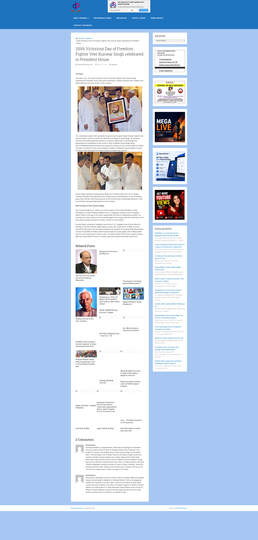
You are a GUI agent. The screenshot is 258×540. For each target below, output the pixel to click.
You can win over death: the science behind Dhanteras (85, 277)
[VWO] (118, 10)
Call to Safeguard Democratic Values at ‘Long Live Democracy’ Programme (170, 246)
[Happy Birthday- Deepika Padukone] (86, 396)
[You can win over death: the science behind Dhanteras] (86, 261)
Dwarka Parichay (76, 508)
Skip (132, 10)
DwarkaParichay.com (85, 64)
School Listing (138, 18)
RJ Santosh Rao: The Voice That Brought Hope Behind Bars (167, 348)
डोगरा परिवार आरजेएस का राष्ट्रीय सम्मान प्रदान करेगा (130, 429)
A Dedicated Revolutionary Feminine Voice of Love (168, 257)
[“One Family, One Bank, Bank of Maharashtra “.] (133, 264)
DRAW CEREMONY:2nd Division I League (108, 311)
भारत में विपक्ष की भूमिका (82, 428)
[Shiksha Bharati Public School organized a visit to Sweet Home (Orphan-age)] (86, 353)
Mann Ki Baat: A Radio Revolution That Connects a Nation (169, 280)
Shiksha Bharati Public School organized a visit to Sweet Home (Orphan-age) (85, 362)
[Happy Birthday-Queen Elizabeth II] (133, 293)
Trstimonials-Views (102, 18)
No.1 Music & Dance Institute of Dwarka (131, 329)
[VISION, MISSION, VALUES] (110, 364)
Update (88, 38)
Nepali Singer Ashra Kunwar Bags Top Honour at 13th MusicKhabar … (169, 316)
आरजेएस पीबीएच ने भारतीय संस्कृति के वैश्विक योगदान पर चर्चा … (168, 268)
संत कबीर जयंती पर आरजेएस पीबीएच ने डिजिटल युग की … (170, 305)
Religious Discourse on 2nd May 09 (108, 252)
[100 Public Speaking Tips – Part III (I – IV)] (110, 323)
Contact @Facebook (82, 25)
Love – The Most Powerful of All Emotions (131, 421)
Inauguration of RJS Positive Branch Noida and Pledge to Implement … (168, 291)
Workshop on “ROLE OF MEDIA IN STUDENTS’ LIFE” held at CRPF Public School (109, 300)
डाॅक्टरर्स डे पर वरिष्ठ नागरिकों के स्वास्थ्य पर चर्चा (169, 338)
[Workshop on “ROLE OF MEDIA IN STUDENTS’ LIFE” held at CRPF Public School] (110, 291)
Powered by (113, 10)
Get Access (143, 10)
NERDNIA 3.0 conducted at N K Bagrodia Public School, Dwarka (167, 234)
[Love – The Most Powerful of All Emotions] (131, 404)
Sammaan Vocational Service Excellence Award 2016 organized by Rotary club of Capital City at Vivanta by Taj (107, 406)
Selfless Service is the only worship (84, 320)
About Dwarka (80, 18)
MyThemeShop (181, 508)
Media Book (121, 18)
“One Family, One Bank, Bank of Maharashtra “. (132, 282)
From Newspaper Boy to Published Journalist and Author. (168, 328)
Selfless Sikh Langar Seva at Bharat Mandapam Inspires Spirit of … (168, 362)
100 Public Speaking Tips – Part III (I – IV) (109, 334)
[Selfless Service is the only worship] (86, 302)
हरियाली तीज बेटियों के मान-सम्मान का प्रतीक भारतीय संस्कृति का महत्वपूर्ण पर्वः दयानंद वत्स (130, 373)
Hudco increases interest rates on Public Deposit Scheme (130, 383)
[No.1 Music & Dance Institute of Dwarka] (133, 321)
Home (81, 38)
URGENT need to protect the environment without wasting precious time (86, 344)
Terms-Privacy (156, 18)
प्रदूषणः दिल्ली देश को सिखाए (105, 428)
